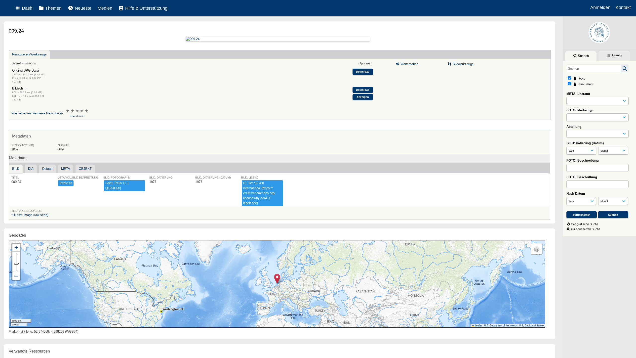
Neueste (82, 8)
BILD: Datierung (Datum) (585, 143)
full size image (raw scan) (29, 215)
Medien (105, 8)
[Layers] (536, 248)
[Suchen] (625, 68)
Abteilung (573, 127)
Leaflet (478, 325)
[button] (277, 279)
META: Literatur (578, 94)
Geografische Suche (584, 224)
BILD (15, 169)
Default (47, 169)
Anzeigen (363, 96)
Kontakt (623, 7)
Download (362, 71)
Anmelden (600, 7)
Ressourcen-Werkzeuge (29, 54)
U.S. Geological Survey (531, 325)
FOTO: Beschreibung (582, 160)
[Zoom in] (16, 248)
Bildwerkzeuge (463, 64)
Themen (53, 8)
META (65, 169)
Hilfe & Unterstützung (145, 8)
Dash (26, 8)
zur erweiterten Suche (585, 229)
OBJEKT (85, 169)
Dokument (585, 84)
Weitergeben (408, 64)
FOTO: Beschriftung (581, 177)
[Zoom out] (16, 276)
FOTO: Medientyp (579, 110)
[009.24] (278, 39)
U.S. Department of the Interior (500, 325)
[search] (597, 68)
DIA (31, 169)
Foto (581, 78)
